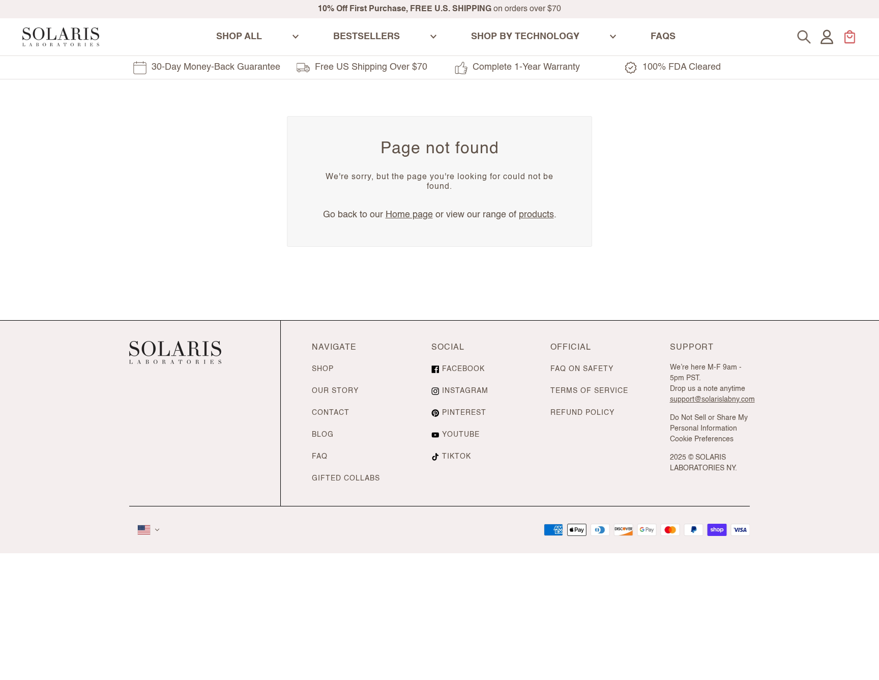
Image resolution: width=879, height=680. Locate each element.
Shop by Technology (525, 36)
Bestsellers (366, 36)
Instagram (465, 390)
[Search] (804, 37)
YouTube (461, 434)
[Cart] (850, 37)
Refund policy (582, 412)
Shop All (239, 36)
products (536, 214)
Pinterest (464, 412)
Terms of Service (589, 390)
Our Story (335, 390)
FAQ (320, 456)
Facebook (463, 369)
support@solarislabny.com (712, 399)
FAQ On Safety (581, 369)
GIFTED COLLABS (346, 478)
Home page (409, 214)
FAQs (663, 36)
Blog (323, 434)
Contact (330, 412)
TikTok (456, 456)
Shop (323, 369)
